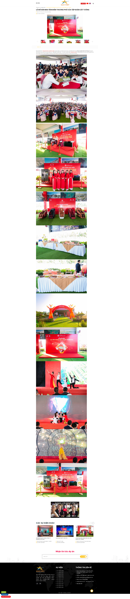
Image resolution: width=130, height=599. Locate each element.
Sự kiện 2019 (60, 585)
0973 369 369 (83, 575)
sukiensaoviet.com (81, 581)
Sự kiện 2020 (60, 583)
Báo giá (83, 3)
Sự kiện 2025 (60, 572)
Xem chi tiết (45, 533)
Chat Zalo (3, 592)
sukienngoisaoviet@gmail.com (86, 577)
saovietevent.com (90, 581)
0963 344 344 (90, 575)
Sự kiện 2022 (60, 579)
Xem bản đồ (79, 583)
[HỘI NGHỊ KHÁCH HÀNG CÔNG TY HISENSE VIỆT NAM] (45, 531)
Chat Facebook (4, 594)
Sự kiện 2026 (60, 570)
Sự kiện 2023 (60, 577)
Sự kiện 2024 (60, 574)
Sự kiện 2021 (60, 581)
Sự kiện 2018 (60, 587)
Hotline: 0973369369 (6, 596)
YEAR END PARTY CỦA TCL (61, 538)
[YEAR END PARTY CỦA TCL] (65, 531)
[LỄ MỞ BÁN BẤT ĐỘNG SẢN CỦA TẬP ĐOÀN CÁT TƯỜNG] (85, 531)
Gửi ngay (82, 556)
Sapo (79, 592)
